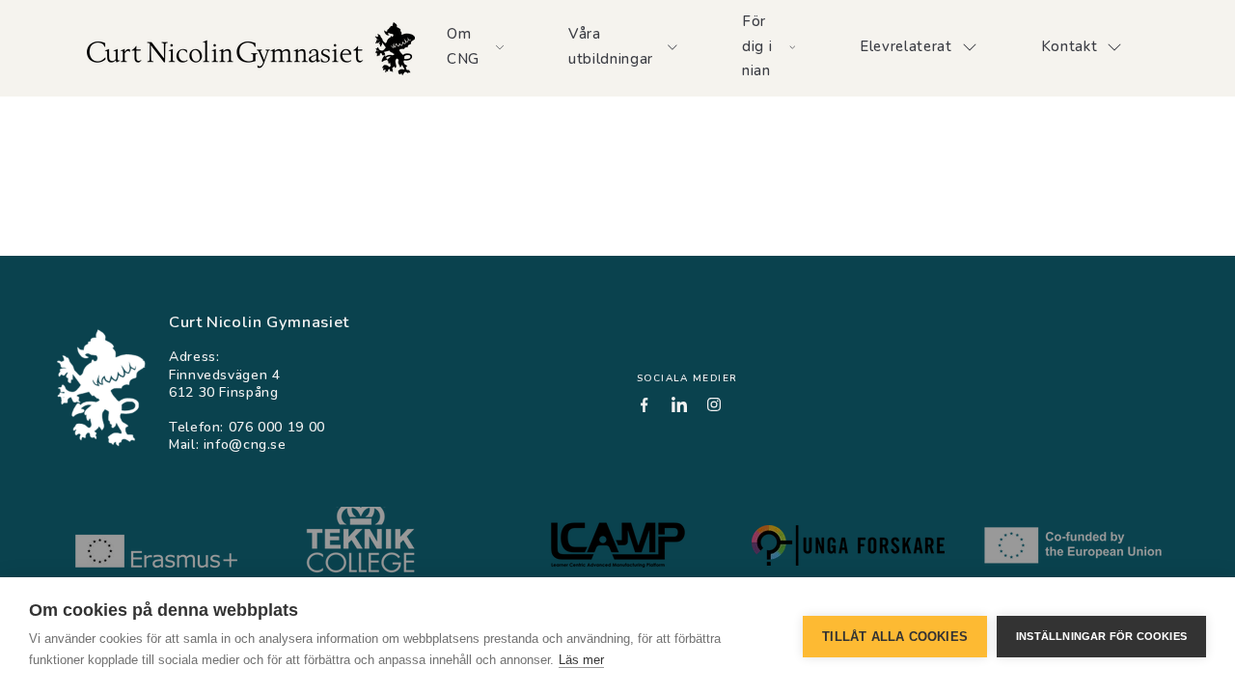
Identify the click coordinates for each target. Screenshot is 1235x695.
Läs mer (581, 660)
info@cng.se (245, 444)
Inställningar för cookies (1101, 636)
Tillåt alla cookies (895, 636)
